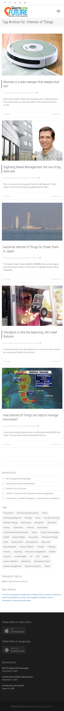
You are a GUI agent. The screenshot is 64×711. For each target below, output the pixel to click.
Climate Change (10, 522)
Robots (52, 551)
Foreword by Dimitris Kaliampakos (20, 483)
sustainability (20, 556)
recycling (18, 551)
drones (6, 527)
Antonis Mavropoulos (43, 706)
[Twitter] (4, 2)
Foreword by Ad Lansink (16, 488)
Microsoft (45, 542)
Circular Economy (51, 517)
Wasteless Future (42, 561)
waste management (12, 566)
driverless (51, 522)
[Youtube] (25, 2)
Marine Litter (17, 542)
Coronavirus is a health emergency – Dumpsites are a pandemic (33, 498)
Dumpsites (18, 527)
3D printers (8, 513)
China (37, 517)
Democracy (26, 522)
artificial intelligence (12, 517)
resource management (35, 551)
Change (28, 517)
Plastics (40, 546)
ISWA (5, 542)
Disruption (39, 522)
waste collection (10, 561)
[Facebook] (9, 2)
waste (46, 556)
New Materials (9, 546)
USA (38, 556)
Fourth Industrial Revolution (15, 532)
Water (47, 566)
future (34, 532)
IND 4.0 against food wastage (18, 478)
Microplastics (32, 542)
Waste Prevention (33, 566)
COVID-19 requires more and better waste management (29, 493)
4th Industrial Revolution (28, 513)
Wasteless (26, 561)
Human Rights (19, 537)
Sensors (7, 556)
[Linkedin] (15, 2)
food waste (42, 527)
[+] (32, 54)
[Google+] (20, 2)
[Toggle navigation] (58, 11)
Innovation (33, 537)
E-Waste (30, 527)
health (6, 537)
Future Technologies (50, 532)
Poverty (6, 551)
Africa (44, 513)
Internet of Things (50, 537)
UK (31, 556)
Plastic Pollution (27, 546)
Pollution (52, 546)
